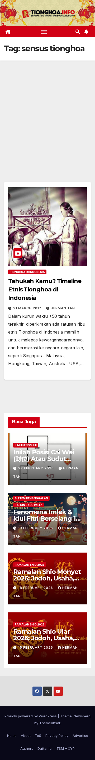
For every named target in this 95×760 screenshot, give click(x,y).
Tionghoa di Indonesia (27, 272)
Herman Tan (63, 308)
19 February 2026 (36, 528)
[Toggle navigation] (44, 31)
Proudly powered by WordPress (31, 716)
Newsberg (82, 716)
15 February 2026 (36, 647)
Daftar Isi (44, 748)
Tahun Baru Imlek (28, 504)
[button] (77, 31)
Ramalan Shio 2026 (30, 564)
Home (12, 735)
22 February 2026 (36, 468)
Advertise (80, 735)
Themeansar (49, 723)
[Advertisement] (47, 110)
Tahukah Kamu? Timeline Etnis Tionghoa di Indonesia (44, 289)
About (26, 735)
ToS (38, 735)
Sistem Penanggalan (31, 498)
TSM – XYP (65, 748)
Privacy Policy (56, 735)
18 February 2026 (36, 588)
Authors (26, 748)
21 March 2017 (27, 308)
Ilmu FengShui (26, 445)
